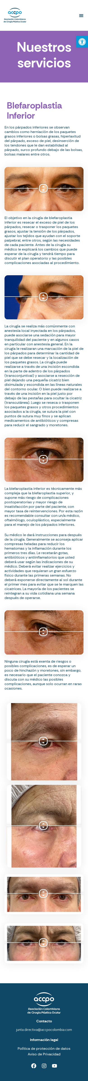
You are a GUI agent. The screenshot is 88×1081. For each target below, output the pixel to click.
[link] (82, 42)
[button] (81, 15)
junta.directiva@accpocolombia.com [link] (44, 1030)
